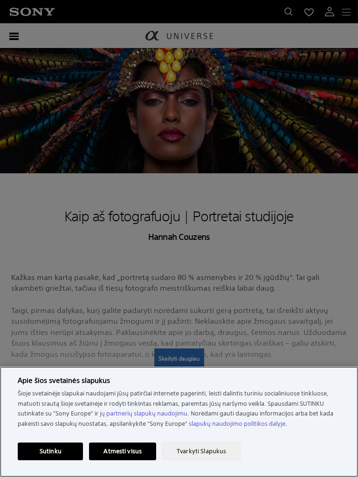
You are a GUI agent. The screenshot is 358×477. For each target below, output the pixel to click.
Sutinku (51, 451)
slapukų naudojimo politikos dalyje (237, 424)
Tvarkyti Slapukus (201, 451)
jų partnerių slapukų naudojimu (143, 413)
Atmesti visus (122, 451)
